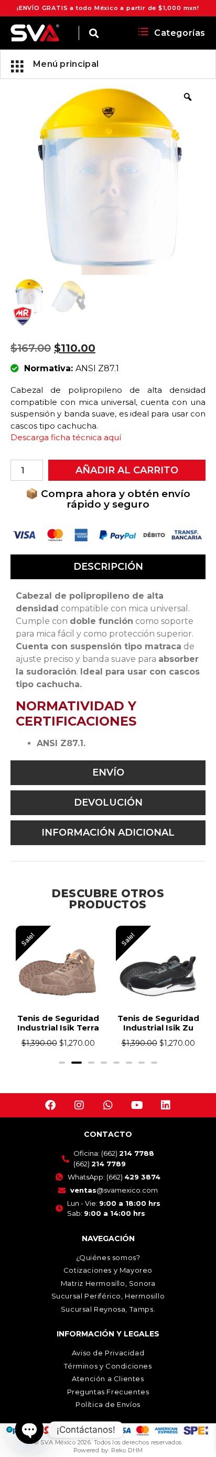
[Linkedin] (165, 1114)
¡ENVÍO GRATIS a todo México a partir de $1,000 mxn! (108, 8)
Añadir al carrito (126, 470)
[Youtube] (136, 1114)
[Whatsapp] (108, 1114)
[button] (62, 1072)
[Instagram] (79, 1114)
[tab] (108, 566)
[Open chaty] (29, 1429)
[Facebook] (50, 1114)
